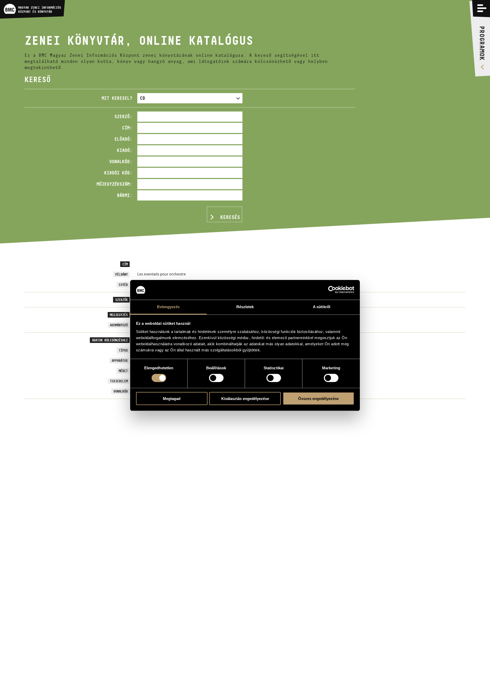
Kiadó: (124, 150)
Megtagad (171, 398)
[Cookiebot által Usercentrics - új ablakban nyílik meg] (332, 290)
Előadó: (123, 139)
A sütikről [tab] (321, 307)
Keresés (230, 217)
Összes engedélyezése (318, 398)
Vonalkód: (120, 161)
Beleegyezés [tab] (168, 307)
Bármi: (124, 195)
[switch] (216, 378)
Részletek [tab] (245, 307)
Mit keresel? (117, 98)
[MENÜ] (482, 8)
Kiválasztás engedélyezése (245, 398)
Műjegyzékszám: (114, 184)
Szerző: (123, 116)
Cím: (127, 127)
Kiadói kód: (118, 172)
